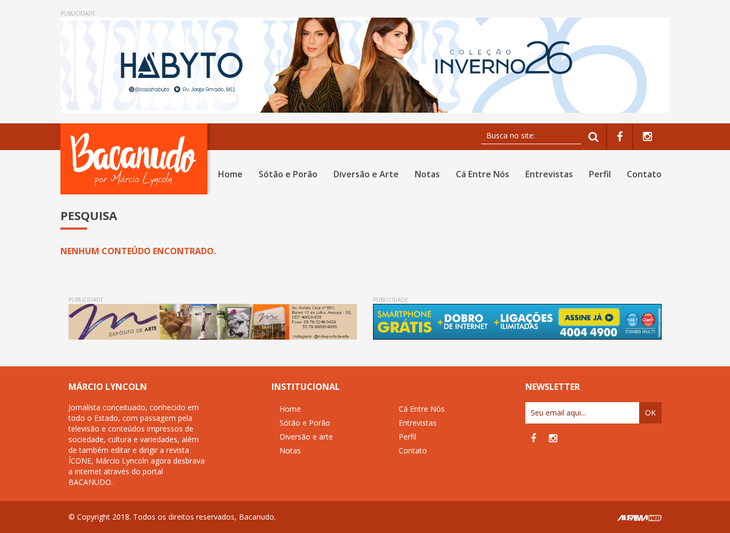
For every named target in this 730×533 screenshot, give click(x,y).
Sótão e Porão (288, 174)
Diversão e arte (306, 437)
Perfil (600, 174)
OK (650, 412)
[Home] (136, 159)
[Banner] (365, 65)
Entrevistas (549, 174)
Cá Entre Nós (482, 174)
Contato (644, 174)
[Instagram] (647, 137)
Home (230, 174)
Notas (427, 174)
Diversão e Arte (366, 174)
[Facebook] (619, 137)
